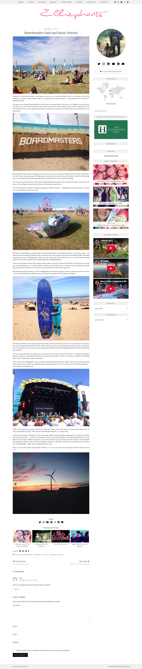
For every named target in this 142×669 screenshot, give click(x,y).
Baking (53, 2)
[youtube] (113, 63)
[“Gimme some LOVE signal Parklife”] (22, 536)
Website (15, 642)
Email (15, 634)
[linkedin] (118, 63)
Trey (21, 578)
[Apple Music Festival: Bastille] (80, 536)
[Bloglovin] (124, 2)
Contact (104, 2)
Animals (42, 2)
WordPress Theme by (119, 666)
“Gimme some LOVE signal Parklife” (22, 545)
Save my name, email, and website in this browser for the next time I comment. (43, 650)
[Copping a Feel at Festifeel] (41, 536)
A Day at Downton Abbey (21, 562)
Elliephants (71, 14)
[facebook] (108, 63)
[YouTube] (121, 2)
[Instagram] (118, 2)
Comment (17, 605)
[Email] (62, 522)
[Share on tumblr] (29, 551)
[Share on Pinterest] (26, 551)
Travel (31, 2)
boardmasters (26, 554)
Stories (79, 2)
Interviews (66, 2)
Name (15, 626)
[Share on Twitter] (23, 551)
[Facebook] (51, 522)
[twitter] (99, 63)
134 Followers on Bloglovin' (111, 71)
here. (15, 450)
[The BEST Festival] (60, 536)
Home (21, 2)
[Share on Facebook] (20, 551)
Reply (17, 589)
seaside (61, 554)
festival (45, 554)
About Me (91, 2)
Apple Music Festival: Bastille (80, 545)
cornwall (37, 554)
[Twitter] (115, 2)
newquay (53, 554)
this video (50, 447)
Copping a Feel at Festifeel (41, 545)
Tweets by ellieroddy (111, 156)
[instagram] (104, 63)
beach (17, 554)
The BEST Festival (60, 544)
